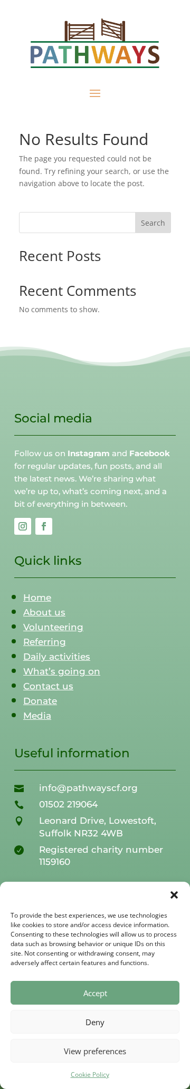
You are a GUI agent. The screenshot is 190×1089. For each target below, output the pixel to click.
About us (44, 612)
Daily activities (56, 656)
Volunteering (53, 627)
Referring (44, 642)
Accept (95, 993)
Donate (40, 701)
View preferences (95, 1051)
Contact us (48, 686)
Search (153, 223)
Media (37, 715)
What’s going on (61, 671)
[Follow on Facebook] (43, 526)
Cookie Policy (90, 1074)
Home (37, 597)
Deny (95, 1022)
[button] (174, 895)
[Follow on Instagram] (22, 526)
